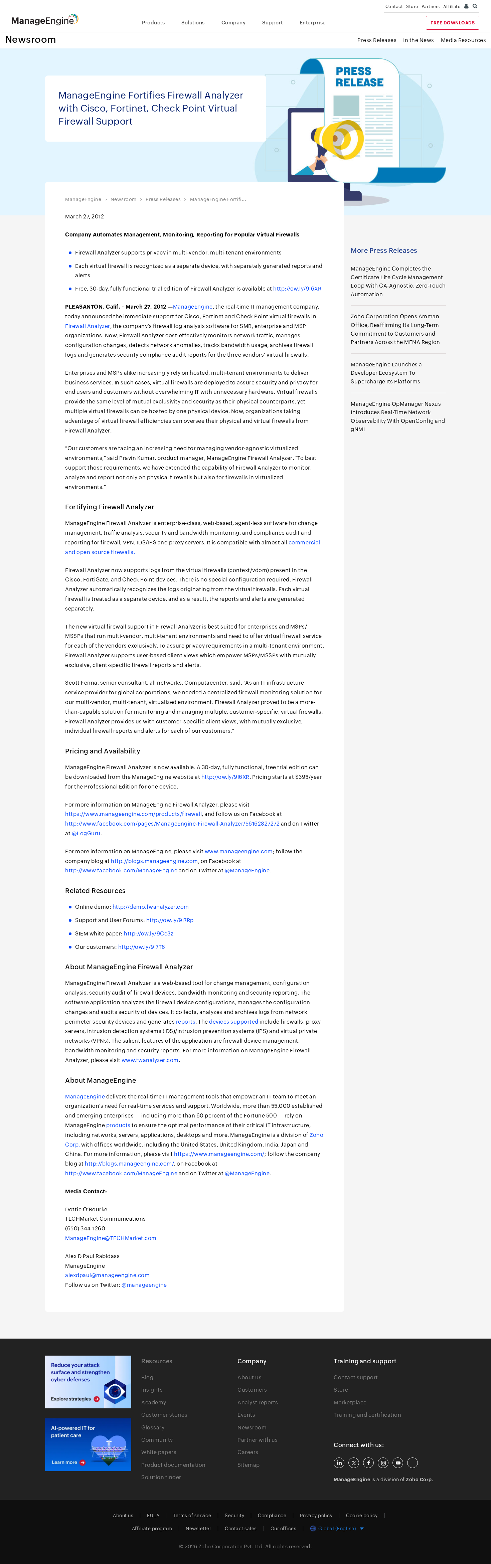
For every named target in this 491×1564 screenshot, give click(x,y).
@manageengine (144, 1285)
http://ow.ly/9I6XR (297, 289)
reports (186, 1022)
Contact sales (241, 1528)
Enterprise (313, 22)
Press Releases (376, 40)
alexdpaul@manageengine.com (107, 1275)
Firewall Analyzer (87, 326)
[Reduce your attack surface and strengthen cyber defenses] (88, 1382)
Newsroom (30, 39)
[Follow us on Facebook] (368, 1462)
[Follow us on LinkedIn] (339, 1462)
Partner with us (257, 1440)
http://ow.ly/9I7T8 (141, 947)
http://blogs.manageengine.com (154, 861)
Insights (152, 1390)
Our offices (284, 1528)
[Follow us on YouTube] (397, 1462)
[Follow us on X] (353, 1462)
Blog (147, 1377)
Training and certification (367, 1415)
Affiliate (452, 6)
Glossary (152, 1427)
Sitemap (248, 1465)
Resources (157, 1361)
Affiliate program (152, 1528)
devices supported (234, 1022)
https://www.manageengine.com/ (219, 1154)
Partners (431, 6)
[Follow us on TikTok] (412, 1462)
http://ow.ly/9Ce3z (148, 933)
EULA (153, 1515)
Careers (248, 1452)
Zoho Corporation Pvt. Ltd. (231, 1546)
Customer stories (164, 1415)
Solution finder (161, 1477)
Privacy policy (316, 1515)
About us (249, 1377)
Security (234, 1515)
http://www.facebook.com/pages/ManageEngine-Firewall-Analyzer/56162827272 (172, 824)
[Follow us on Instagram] (383, 1462)
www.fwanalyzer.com (150, 1060)
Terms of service (192, 1515)
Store (412, 6)
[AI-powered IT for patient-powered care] (88, 1444)
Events (246, 1415)
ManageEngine (83, 199)
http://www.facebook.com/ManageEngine (121, 870)
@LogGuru (86, 833)
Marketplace (350, 1402)
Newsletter (198, 1528)
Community (157, 1440)
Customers (252, 1390)
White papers (158, 1452)
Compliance (272, 1515)
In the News (418, 40)
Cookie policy (362, 1515)
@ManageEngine (247, 870)
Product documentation (173, 1465)
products (118, 1125)
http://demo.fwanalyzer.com (151, 907)
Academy (153, 1402)
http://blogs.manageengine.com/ (129, 1164)
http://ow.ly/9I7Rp (170, 920)
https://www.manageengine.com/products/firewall (133, 814)
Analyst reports (257, 1402)
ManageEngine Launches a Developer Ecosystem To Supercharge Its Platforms (386, 373)
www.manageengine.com (239, 851)
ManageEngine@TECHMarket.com (111, 1238)
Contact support (356, 1377)
